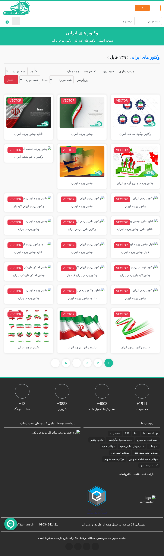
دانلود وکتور (97, 440)
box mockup (150, 433)
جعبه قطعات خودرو (147, 440)
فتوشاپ (153, 446)
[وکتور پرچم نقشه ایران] (35, 148)
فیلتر (10, 80)
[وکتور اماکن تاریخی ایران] (33, 267)
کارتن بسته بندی (149, 465)
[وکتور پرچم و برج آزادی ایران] (135, 161)
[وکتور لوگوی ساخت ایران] (135, 112)
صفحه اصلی (105, 40)
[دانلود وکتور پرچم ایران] (28, 112)
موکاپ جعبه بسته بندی (146, 452)
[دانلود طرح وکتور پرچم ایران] (138, 221)
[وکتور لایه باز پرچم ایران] (141, 267)
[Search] (16, 21)
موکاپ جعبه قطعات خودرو (143, 459)
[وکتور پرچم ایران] (82, 112)
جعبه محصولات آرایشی (120, 440)
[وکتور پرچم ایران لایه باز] (34, 198)
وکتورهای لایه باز (84, 40)
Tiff (127, 433)
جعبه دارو (115, 433)
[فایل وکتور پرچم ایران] (142, 244)
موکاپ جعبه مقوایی (114, 459)
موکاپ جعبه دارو (120, 452)
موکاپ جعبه (108, 446)
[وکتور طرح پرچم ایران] (88, 221)
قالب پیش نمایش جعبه (132, 446)
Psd (136, 433)
